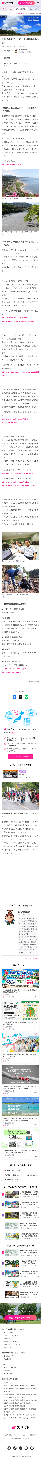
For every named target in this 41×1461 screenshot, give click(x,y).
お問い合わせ (16, 1438)
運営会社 (26, 1438)
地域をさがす (8, 1338)
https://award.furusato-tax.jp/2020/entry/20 (18, 473)
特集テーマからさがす (11, 1341)
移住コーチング (9, 1347)
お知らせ (7, 1370)
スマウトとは (8, 1332)
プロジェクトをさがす (11, 1335)
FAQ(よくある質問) (10, 1367)
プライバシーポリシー (20, 1435)
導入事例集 (7, 1359)
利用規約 (8, 1435)
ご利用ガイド (8, 1356)
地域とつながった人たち (12, 1344)
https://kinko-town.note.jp (11, 165)
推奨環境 (33, 1435)
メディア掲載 (8, 1373)
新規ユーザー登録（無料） (20, 1318)
